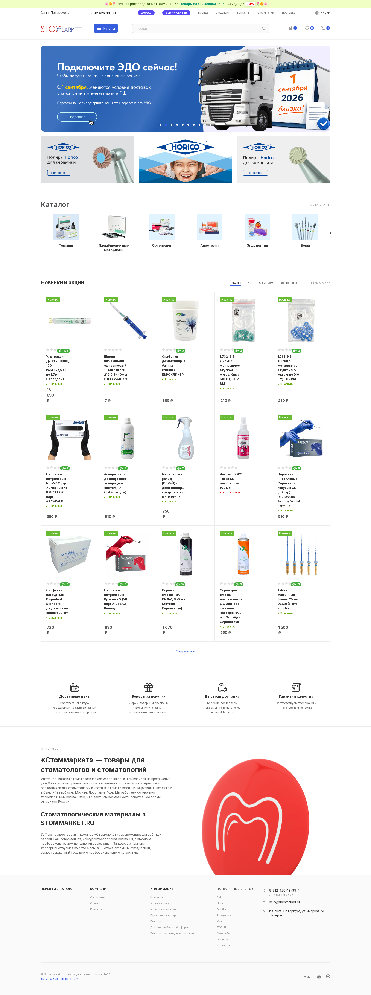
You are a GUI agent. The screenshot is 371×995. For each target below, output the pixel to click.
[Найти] (263, 28)
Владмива (224, 915)
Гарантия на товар (163, 915)
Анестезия (209, 245)
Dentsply (222, 939)
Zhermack (224, 945)
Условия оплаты (161, 903)
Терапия (66, 245)
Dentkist (222, 909)
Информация (162, 888)
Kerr (219, 921)
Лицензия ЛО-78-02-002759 (60, 979)
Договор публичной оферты (169, 927)
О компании (98, 897)
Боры (305, 245)
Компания (99, 888)
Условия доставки (163, 909)
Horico (221, 903)
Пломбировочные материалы (114, 247)
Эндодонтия (257, 245)
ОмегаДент (225, 933)
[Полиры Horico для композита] (283, 159)
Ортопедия (161, 245)
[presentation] (330, 233)
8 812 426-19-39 (103, 13)
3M (219, 897)
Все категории (319, 204)
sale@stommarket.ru (284, 902)
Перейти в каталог (58, 888)
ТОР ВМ (222, 927)
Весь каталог (320, 283)
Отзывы (95, 903)
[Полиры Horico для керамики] (87, 159)
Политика (157, 921)
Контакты (96, 909)
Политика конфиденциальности (172, 933)
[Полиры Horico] (185, 159)
